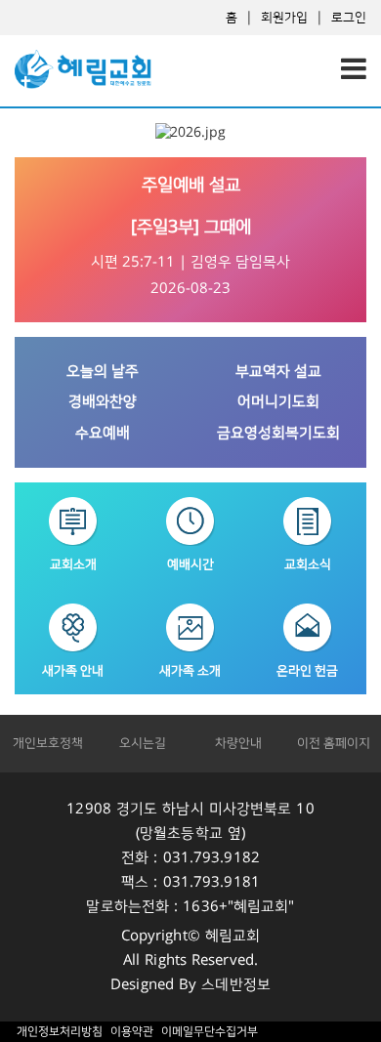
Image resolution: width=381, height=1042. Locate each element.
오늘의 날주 (102, 371)
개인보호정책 (48, 743)
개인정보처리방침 (60, 1031)
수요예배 (102, 433)
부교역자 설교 (278, 371)
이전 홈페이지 (333, 743)
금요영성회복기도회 (278, 433)
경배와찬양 (102, 402)
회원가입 (284, 17)
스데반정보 (236, 985)
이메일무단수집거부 (208, 1031)
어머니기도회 (278, 402)
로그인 (348, 17)
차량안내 (238, 743)
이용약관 (131, 1031)
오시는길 (142, 743)
